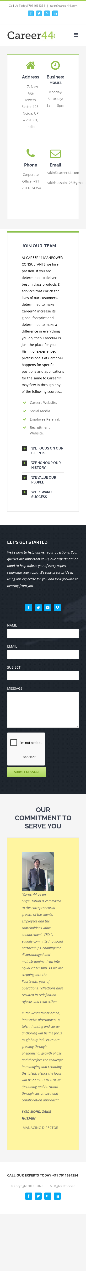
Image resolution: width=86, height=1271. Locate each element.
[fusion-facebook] (28, 607)
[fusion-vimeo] (57, 607)
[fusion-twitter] (38, 607)
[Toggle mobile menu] (76, 34)
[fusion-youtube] (47, 607)
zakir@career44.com (63, 6)
